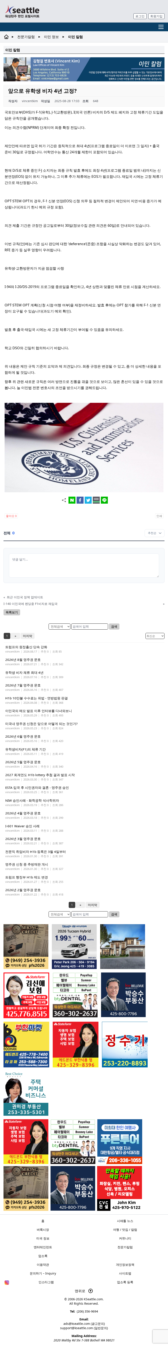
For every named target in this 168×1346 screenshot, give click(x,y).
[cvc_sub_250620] (119, 1188)
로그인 (140, 16)
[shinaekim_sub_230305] (26, 995)
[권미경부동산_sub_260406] (26, 1093)
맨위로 (80, 1290)
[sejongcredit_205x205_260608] (26, 1188)
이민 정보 (51, 36)
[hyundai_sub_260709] (74, 946)
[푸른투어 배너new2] (119, 1141)
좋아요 (11, 516)
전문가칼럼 (26, 36)
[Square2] (73, 1141)
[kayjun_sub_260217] (122, 946)
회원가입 (156, 16)
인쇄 (159, 516)
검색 (114, 626)
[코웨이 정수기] (125, 1044)
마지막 (27, 636)
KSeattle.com (93, 1299)
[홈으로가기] (22, 11)
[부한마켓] (26, 1044)
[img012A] (73, 1188)
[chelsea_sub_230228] (26, 1141)
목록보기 (12, 612)
